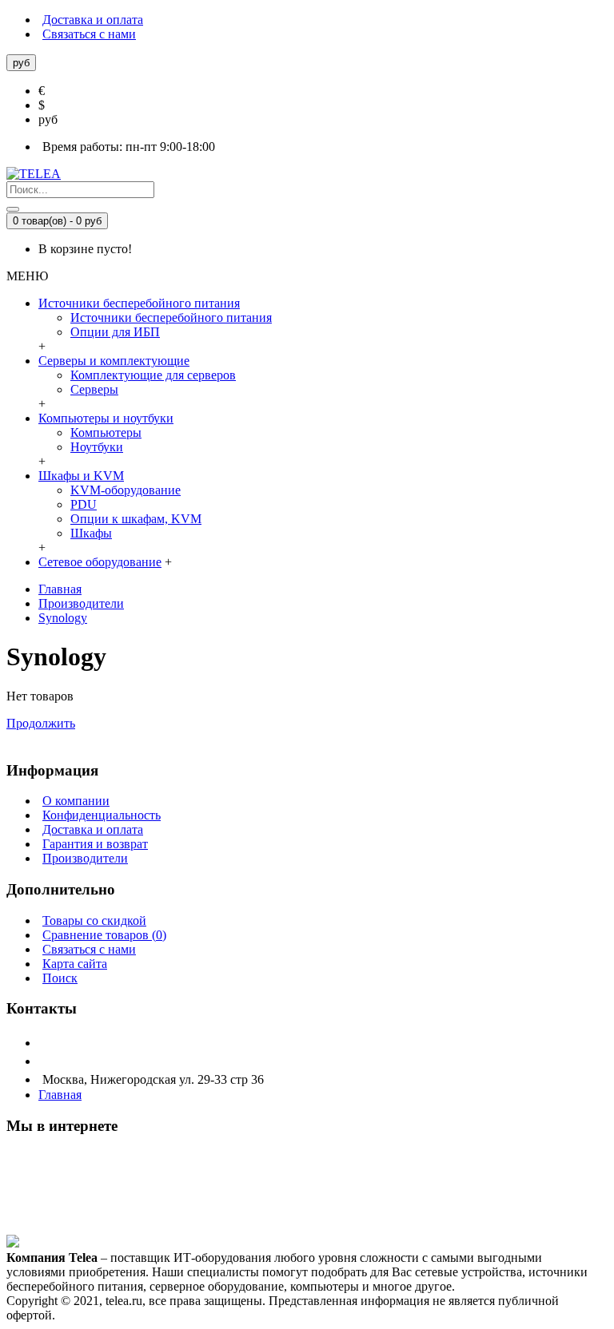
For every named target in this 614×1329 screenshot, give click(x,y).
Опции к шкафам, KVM (135, 519)
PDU (83, 504)
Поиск (60, 978)
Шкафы (91, 533)
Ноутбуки (96, 447)
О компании (76, 800)
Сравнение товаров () (104, 935)
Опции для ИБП (115, 332)
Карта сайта (74, 963)
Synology (62, 618)
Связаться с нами (89, 949)
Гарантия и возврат (95, 844)
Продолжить (40, 723)
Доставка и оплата (92, 829)
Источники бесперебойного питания (171, 317)
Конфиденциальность (101, 815)
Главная (60, 589)
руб (48, 119)
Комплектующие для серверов (153, 375)
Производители (81, 603)
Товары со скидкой (94, 920)
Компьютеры (106, 432)
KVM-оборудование (125, 490)
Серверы (94, 389)
